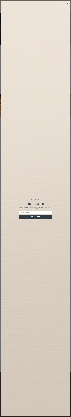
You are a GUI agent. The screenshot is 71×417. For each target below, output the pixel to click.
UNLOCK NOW (35, 217)
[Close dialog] (68, 3)
